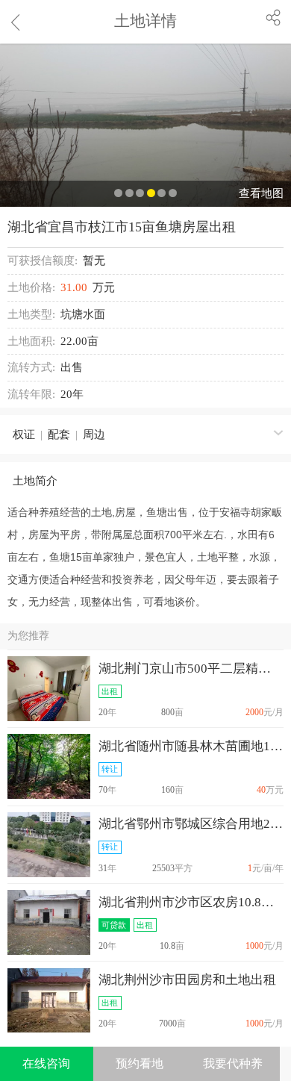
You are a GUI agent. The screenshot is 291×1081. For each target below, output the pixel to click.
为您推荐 (28, 635)
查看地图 (261, 193)
